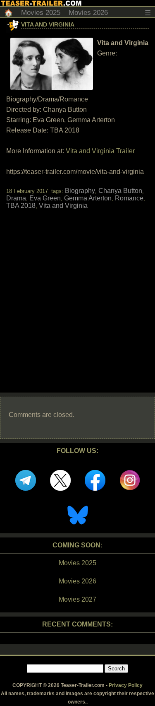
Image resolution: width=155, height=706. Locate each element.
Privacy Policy (126, 685)
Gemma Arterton (88, 198)
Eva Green (45, 198)
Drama (16, 198)
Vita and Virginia (47, 24)
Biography (80, 190)
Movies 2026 (88, 13)
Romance (129, 198)
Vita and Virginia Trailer (100, 150)
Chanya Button (120, 190)
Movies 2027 (77, 599)
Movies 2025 (40, 13)
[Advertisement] (77, 293)
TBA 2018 (21, 205)
